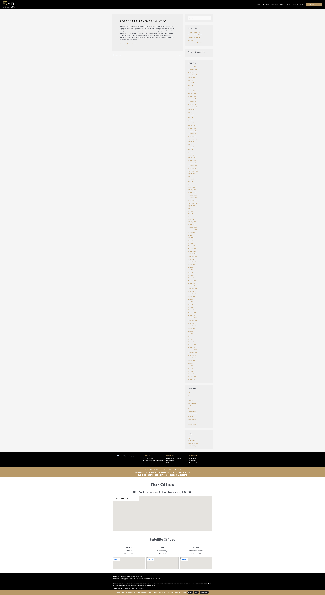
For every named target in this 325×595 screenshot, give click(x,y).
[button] (268, 4)
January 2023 (192, 160)
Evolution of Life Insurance (195, 43)
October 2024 (192, 104)
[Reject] (323, 592)
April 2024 (190, 120)
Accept (190, 592)
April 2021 (190, 216)
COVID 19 (190, 400)
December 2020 (192, 227)
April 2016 (190, 371)
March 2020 (191, 246)
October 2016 (192, 355)
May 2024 (190, 118)
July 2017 (190, 331)
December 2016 (192, 350)
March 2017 (191, 342)
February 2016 (192, 376)
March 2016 (191, 374)
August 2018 (191, 296)
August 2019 (191, 264)
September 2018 (192, 294)
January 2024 (192, 128)
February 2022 (192, 190)
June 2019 (190, 270)
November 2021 (192, 198)
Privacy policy (204, 592)
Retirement (191, 416)
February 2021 (192, 222)
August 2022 (191, 174)
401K (189, 392)
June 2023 (191, 147)
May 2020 (190, 240)
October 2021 (192, 200)
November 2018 (192, 288)
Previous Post (116, 55)
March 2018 (191, 310)
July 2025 (190, 80)
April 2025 (190, 88)
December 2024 (192, 99)
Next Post (179, 55)
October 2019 (192, 259)
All (188, 395)
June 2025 (191, 83)
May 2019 (190, 272)
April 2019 (190, 275)
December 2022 (192, 163)
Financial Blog (192, 403)
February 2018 (192, 312)
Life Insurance (192, 411)
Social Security (192, 419)
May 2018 (190, 304)
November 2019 (192, 256)
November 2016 (192, 352)
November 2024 (192, 102)
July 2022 (190, 176)
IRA (188, 408)
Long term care (192, 414)
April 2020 (190, 243)
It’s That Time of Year (194, 32)
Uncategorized (192, 424)
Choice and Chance (194, 37)
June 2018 (190, 302)
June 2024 (191, 115)
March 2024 (191, 123)
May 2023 (190, 150)
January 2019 (191, 283)
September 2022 (193, 171)
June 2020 (191, 238)
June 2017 (190, 334)
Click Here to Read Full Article (128, 44)
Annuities (190, 398)
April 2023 (190, 152)
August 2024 (191, 109)
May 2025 (190, 86)
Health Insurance (193, 406)
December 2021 (192, 195)
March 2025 (191, 91)
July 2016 (190, 363)
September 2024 (193, 107)
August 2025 (191, 77)
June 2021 (190, 211)
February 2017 (192, 344)
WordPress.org (192, 446)
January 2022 (192, 192)
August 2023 (191, 142)
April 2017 (190, 339)
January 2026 (192, 67)
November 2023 (192, 134)
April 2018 (190, 307)
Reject (196, 592)
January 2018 (191, 315)
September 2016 (192, 358)
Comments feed (193, 443)
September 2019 (192, 262)
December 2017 (192, 318)
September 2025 (193, 75)
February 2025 (192, 93)
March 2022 (191, 187)
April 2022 (190, 184)
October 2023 (192, 136)
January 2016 (191, 379)
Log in (189, 438)
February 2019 (192, 280)
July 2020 (190, 235)
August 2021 (191, 206)
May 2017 (190, 336)
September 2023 (193, 139)
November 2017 (192, 320)
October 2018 (192, 291)
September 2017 (192, 326)
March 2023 (191, 155)
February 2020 (192, 248)
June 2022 (191, 179)
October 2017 (192, 323)
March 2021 (191, 219)
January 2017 (191, 347)
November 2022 (192, 166)
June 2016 (190, 366)
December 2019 (192, 254)
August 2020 (191, 232)
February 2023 (192, 158)
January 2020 (192, 251)
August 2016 (191, 360)
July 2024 (190, 112)
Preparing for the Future (195, 35)
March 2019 (191, 278)
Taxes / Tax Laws (193, 422)
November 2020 (192, 230)
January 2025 (192, 96)
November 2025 (192, 69)
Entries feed (191, 440)
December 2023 (192, 131)
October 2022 (192, 168)
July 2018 (190, 299)
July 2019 (190, 267)
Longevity (190, 40)
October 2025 (192, 72)
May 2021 (190, 214)
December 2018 (192, 286)
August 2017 (191, 328)
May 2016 (190, 368)
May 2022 (190, 182)
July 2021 (190, 208)
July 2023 (190, 144)
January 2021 (191, 224)
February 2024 (192, 126)
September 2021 (192, 203)
